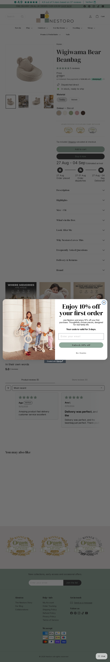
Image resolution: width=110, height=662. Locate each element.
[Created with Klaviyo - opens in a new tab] (55, 361)
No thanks (81, 353)
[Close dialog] (104, 302)
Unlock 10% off (81, 345)
